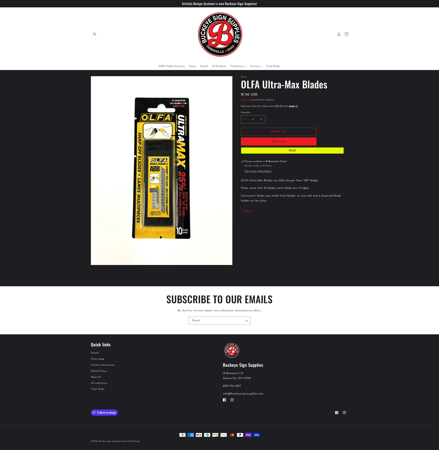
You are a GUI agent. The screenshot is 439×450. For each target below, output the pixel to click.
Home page (97, 359)
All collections (99, 383)
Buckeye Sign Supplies (110, 441)
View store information (257, 171)
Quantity (246, 112)
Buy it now (279, 141)
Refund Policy (99, 371)
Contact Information (103, 365)
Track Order (98, 389)
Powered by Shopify (130, 441)
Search (95, 353)
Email (292, 150)
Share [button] (248, 211)
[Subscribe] (246, 321)
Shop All (96, 377)
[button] (94, 34)
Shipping (245, 100)
